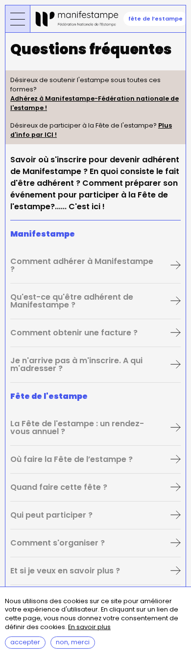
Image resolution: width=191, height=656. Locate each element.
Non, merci (73, 642)
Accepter (25, 642)
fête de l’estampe (155, 18)
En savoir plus (89, 627)
